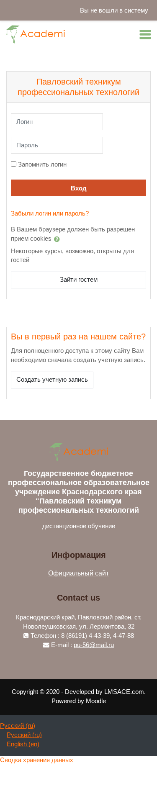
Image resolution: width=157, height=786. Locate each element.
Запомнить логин (42, 164)
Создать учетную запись (52, 379)
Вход (79, 188)
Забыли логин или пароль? (50, 213)
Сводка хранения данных (36, 760)
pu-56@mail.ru (94, 645)
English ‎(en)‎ (23, 744)
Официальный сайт (78, 573)
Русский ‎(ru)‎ (17, 725)
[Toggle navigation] (145, 34)
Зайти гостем (79, 279)
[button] (58, 239)
